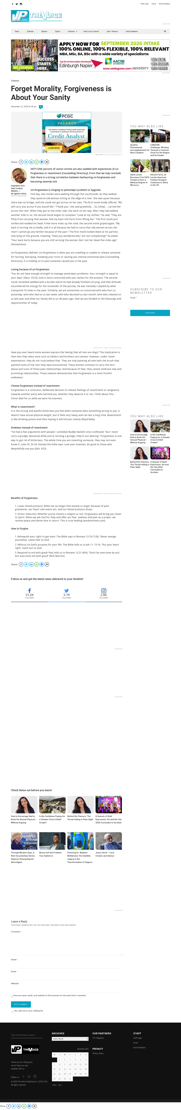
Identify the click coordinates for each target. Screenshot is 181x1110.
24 (70, 1074)
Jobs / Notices (112, 31)
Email (154, 4)
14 (54, 1069)
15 (60, 1069)
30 (65, 1079)
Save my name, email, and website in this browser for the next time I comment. (49, 995)
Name (14, 960)
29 (60, 1079)
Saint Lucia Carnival (91, 31)
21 (54, 1074)
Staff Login (145, 4)
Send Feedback (164, 4)
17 (70, 1069)
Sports (57, 31)
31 (70, 1079)
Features (71, 31)
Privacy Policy (98, 1053)
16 (65, 1069)
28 (54, 1079)
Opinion (44, 31)
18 (75, 1069)
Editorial (30, 31)
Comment (16, 932)
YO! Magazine (98, 1038)
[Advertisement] (123, 16)
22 (60, 1074)
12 (81, 1064)
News (17, 31)
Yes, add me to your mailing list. (28, 1011)
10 (70, 1064)
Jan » (60, 1085)
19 (81, 1069)
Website (15, 983)
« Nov (54, 1085)
